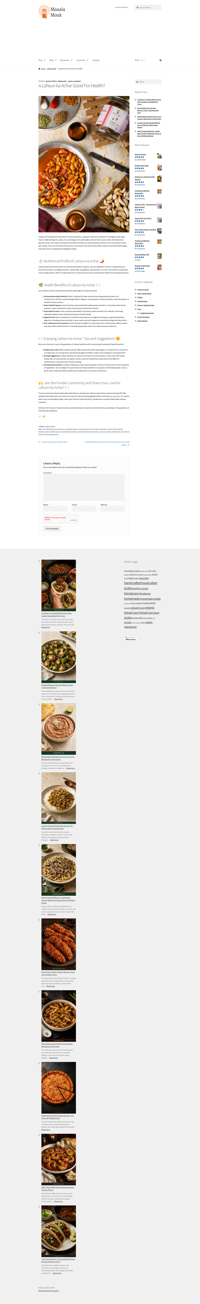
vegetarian (130, 627)
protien (135, 618)
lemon (133, 603)
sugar (133, 622)
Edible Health (51, 69)
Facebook (116, 396)
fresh (126, 578)
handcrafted (132, 583)
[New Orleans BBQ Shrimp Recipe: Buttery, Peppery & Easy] (58, 1159)
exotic (155, 574)
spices (149, 618)
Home (43, 69)
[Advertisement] (100, 38)
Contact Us (80, 60)
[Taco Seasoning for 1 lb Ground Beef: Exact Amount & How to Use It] (58, 1231)
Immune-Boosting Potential (88, 432)
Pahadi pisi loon (149, 612)
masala (127, 608)
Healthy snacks (140, 588)
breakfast (137, 571)
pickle (128, 617)
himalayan (131, 593)
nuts (141, 607)
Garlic (131, 578)
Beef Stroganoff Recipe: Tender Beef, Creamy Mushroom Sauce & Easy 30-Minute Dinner (149, 133)
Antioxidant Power (71, 429)
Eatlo (91, 429)
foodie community (100, 429)
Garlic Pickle (112, 429)
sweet (142, 622)
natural (135, 607)
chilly (154, 571)
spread (127, 622)
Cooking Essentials (147, 313)
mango (139, 603)
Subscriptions (142, 321)
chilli (150, 571)
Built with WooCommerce (48, 1291)
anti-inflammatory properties (53, 429)
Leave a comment (74, 81)
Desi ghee (139, 575)
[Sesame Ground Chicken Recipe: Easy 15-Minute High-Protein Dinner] (58, 798)
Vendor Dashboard (121, 7)
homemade (131, 598)
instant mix (127, 603)
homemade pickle (150, 598)
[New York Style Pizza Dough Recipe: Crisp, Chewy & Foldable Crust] (58, 1088)
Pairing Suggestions (51, 434)
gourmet (144, 578)
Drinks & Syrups (143, 290)
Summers (137, 622)
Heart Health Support (53, 432)
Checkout (96, 60)
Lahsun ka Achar (105, 432)
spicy (153, 618)
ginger (136, 578)
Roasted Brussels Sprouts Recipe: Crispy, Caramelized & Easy (148, 110)
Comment (48, 473)
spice (145, 618)
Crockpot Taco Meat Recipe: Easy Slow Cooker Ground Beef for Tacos (149, 102)
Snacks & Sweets (143, 317)
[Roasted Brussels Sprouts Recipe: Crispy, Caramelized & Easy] (58, 657)
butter (143, 571)
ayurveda (128, 570)
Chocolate (126, 574)
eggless (150, 574)
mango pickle (148, 603)
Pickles (139, 297)
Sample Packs (142, 301)
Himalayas (145, 593)
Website (104, 505)
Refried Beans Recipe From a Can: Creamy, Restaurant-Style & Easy (149, 118)
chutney (132, 574)
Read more (45, 627)
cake (146, 571)
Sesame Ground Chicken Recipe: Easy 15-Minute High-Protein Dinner (148, 125)
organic (150, 608)
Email (75, 505)
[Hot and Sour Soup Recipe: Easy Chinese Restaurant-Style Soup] (58, 1016)
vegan (149, 622)
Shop (40, 60)
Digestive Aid (84, 429)
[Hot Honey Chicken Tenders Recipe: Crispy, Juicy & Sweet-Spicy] (58, 944)
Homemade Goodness (69, 432)
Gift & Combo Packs (144, 293)
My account (64, 60)
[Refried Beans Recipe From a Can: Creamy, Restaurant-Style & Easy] (58, 729)
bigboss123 (62, 81)
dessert (146, 574)
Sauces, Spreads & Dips (145, 305)
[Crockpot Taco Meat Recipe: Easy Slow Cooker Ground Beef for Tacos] (58, 585)
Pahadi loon (131, 612)
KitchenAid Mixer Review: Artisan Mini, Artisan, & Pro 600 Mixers (107, 443)
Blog (51, 60)
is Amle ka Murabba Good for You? (54, 442)
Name (46, 505)
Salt (140, 617)
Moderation (116, 432)
